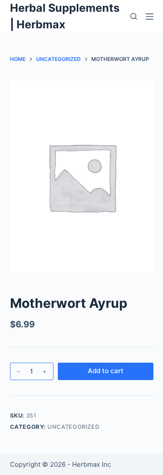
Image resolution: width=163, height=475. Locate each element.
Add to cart (105, 371)
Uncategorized (73, 426)
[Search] (133, 16)
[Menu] (149, 16)
